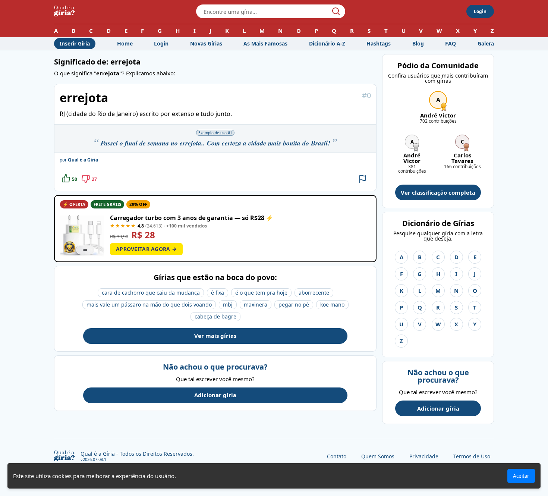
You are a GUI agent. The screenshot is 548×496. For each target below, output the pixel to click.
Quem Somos (377, 456)
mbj (228, 304)
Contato (336, 456)
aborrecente (314, 292)
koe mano (332, 304)
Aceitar (521, 476)
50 (74, 179)
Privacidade (423, 456)
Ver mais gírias (215, 335)
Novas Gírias (206, 43)
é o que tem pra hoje (261, 292)
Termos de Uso (471, 456)
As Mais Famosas (265, 43)
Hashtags (378, 43)
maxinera (255, 304)
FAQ (450, 43)
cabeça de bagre (215, 316)
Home (125, 43)
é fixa (217, 292)
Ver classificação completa (438, 192)
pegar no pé (293, 304)
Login (480, 11)
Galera (486, 43)
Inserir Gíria (75, 43)
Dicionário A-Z (327, 43)
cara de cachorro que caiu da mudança (151, 292)
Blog (418, 43)
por (79, 160)
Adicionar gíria (215, 395)
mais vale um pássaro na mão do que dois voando (149, 304)
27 (94, 179)
